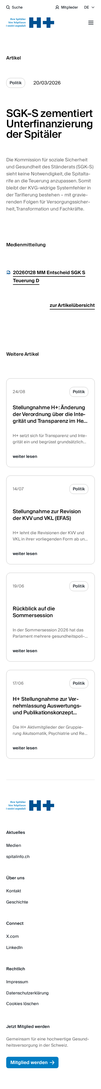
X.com (12, 936)
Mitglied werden (29, 1063)
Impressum (17, 982)
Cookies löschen (22, 1004)
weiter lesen (25, 456)
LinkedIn (14, 947)
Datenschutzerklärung (27, 993)
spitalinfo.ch (18, 856)
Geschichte (17, 902)
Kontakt (13, 891)
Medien (13, 845)
